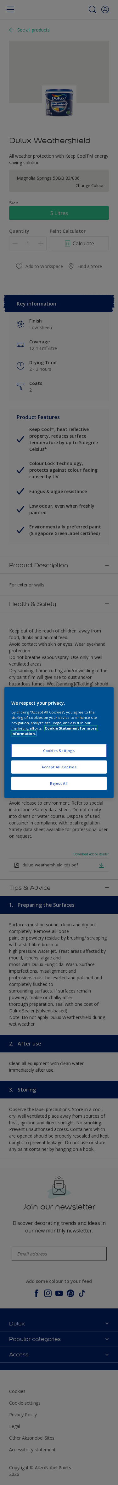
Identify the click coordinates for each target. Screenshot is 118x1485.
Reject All (59, 783)
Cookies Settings (59, 750)
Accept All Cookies (59, 766)
